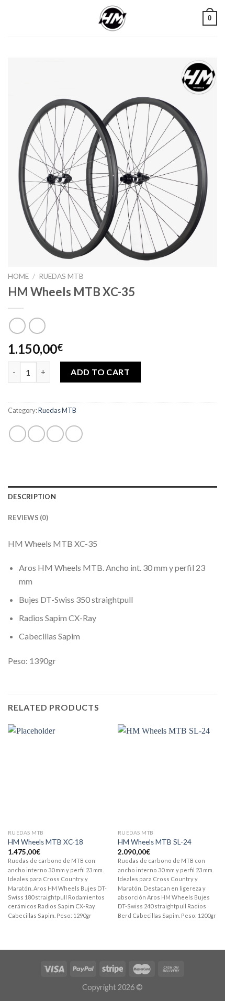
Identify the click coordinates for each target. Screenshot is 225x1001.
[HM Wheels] (112, 18)
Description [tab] (32, 496)
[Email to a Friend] (74, 434)
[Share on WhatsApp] (17, 434)
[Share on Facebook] (36, 434)
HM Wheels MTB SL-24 (155, 842)
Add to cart (100, 372)
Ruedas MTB (61, 276)
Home (18, 276)
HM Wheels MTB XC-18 (45, 842)
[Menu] (14, 18)
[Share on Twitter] (55, 434)
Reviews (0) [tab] (28, 517)
